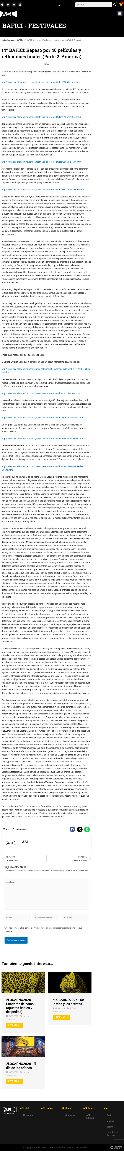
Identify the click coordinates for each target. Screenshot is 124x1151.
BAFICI (19, 40)
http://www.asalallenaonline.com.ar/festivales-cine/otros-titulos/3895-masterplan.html (43, 438)
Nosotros (28, 1115)
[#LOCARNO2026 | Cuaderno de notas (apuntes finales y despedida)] (23, 982)
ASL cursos (47, 1108)
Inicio (4, 40)
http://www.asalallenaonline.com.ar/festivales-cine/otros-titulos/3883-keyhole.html (41, 82)
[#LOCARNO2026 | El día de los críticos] (23, 1046)
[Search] (114, 4)
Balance (111, 1126)
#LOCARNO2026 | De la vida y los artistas (68, 1002)
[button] (119, 13)
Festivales (11, 40)
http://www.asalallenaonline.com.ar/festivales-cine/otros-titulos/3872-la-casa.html (41, 393)
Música (110, 1121)
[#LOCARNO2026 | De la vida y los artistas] (70, 982)
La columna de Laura (112, 1134)
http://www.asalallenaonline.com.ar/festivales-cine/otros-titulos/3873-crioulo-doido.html (43, 189)
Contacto (70, 1115)
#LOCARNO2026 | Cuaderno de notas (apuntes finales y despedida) (20, 1006)
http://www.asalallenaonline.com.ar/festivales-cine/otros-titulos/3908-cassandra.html (42, 417)
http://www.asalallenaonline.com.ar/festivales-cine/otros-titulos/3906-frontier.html (41, 117)
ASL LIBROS (90, 1116)
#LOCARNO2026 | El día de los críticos (21, 1066)
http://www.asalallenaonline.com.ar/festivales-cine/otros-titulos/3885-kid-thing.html (41, 162)
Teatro (110, 1115)
